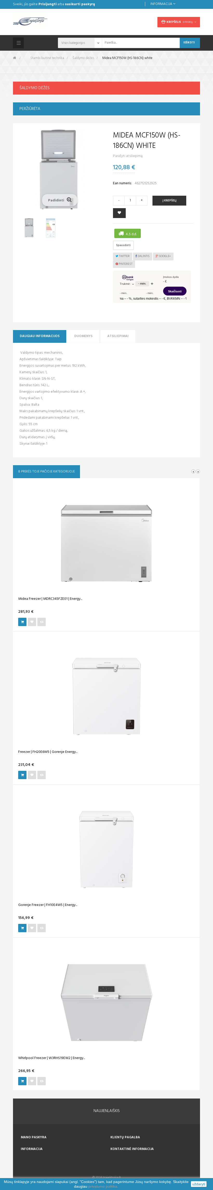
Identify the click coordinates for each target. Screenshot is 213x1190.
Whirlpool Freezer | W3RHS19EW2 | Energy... (51, 1058)
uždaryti (198, 1184)
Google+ (164, 256)
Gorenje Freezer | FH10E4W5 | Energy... (47, 905)
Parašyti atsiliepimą (128, 156)
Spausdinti (123, 245)
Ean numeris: (122, 183)
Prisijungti (47, 4)
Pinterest (125, 264)
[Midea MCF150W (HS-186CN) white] (29, 228)
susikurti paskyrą (80, 4)
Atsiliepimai (118, 336)
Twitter (124, 256)
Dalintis (143, 256)
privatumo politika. (103, 1186)
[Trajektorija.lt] (58, 21)
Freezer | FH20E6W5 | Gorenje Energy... (47, 752)
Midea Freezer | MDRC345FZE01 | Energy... (50, 599)
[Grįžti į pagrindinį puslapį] (14, 58)
